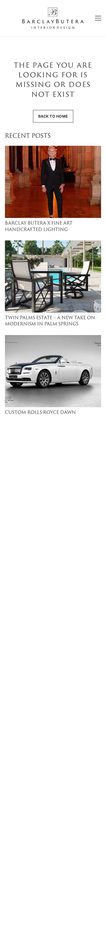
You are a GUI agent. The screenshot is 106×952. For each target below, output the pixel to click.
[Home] (53, 18)
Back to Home (53, 116)
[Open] (98, 18)
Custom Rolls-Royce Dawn (40, 412)
